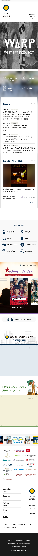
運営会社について (20, 540)
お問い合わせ (29, 251)
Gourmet (31, 79)
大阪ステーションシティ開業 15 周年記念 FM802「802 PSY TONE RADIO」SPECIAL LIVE (15, 126)
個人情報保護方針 (16, 546)
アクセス (33, 18)
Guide (29, 89)
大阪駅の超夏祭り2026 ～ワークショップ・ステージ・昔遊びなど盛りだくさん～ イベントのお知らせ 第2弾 (16, 138)
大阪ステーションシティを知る (22, 319)
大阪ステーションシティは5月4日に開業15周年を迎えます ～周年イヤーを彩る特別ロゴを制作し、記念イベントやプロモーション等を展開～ (19, 149)
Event (10, 89)
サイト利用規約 (11, 543)
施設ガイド (32, 16)
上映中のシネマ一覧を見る (18, 307)
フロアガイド (32, 508)
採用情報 (28, 540)
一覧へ (31, 104)
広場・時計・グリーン (12, 245)
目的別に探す (32, 14)
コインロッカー (11, 232)
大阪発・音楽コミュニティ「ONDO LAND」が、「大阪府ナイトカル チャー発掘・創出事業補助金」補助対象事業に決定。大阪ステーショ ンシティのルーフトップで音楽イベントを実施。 (16, 114)
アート (31, 524)
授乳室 (9, 238)
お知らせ (14, 528)
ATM (26, 238)
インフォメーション (30, 245)
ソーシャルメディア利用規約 (23, 543)
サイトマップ (10, 540)
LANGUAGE (32, 513)
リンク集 (24, 546)
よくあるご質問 (11, 251)
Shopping (12, 79)
